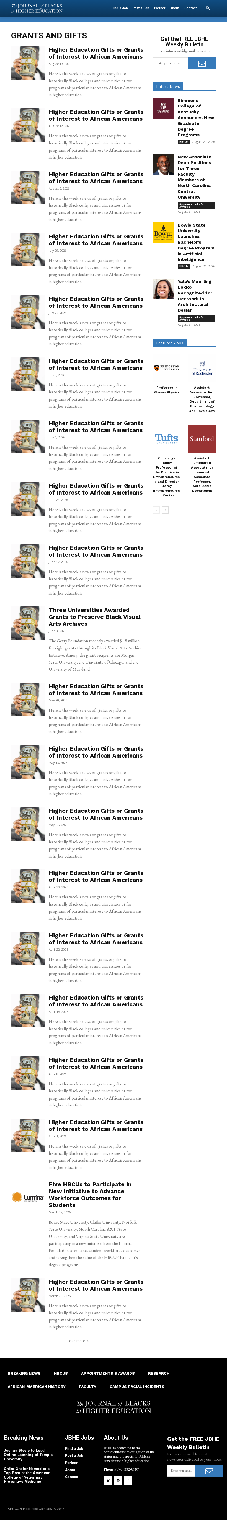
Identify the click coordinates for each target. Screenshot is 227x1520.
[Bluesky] (108, 1480)
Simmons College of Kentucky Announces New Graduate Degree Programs (196, 118)
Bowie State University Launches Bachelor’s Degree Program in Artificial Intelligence (196, 242)
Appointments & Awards (191, 205)
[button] (207, 8)
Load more (76, 1340)
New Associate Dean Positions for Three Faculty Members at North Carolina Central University (194, 177)
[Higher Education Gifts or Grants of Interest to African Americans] (28, 63)
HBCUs (184, 142)
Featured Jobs (169, 343)
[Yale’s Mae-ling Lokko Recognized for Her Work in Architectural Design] (163, 289)
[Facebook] (128, 1480)
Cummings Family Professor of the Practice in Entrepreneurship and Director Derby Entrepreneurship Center (166, 476)
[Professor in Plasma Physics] (166, 368)
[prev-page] (156, 510)
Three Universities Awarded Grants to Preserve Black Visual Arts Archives (95, 616)
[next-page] (165, 510)
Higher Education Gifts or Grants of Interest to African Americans (96, 53)
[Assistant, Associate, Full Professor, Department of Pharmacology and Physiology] (202, 368)
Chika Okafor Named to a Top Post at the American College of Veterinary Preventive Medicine (27, 1475)
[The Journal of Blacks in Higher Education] (37, 8)
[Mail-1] (118, 1480)
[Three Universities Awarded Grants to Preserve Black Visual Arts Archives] (28, 623)
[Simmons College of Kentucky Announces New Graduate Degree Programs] (163, 108)
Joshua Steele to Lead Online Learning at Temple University (28, 1454)
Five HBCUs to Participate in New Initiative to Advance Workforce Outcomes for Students (90, 1194)
